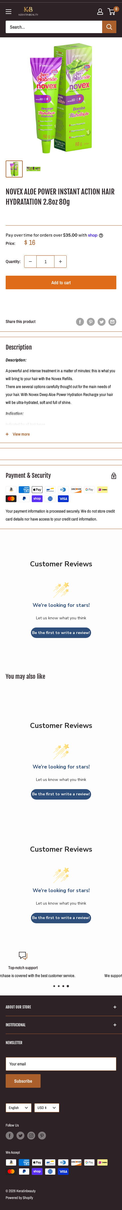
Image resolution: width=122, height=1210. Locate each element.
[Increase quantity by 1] (60, 261)
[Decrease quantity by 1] (30, 261)
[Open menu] (8, 11)
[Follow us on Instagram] (31, 1136)
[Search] (109, 27)
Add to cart (61, 282)
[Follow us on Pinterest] (42, 1136)
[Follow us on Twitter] (20, 1136)
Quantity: (13, 261)
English (14, 1107)
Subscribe (23, 1081)
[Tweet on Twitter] (102, 322)
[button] (61, 300)
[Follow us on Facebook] (10, 1136)
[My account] (100, 11)
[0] (111, 11)
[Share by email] (112, 322)
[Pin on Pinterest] (91, 322)
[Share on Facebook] (80, 322)
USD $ (42, 1107)
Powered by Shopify (19, 1197)
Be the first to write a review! (61, 632)
